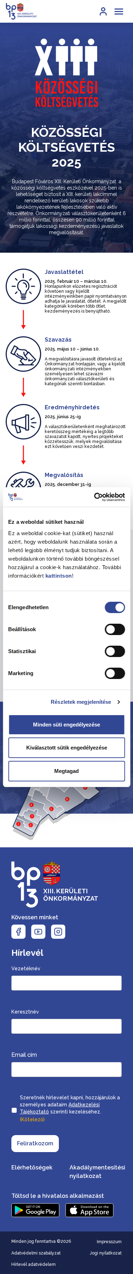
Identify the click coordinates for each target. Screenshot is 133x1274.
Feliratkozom (35, 1143)
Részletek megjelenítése (81, 702)
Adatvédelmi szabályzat (36, 1253)
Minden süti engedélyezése (66, 725)
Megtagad (66, 771)
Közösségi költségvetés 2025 (66, 147)
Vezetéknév (25, 968)
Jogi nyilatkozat (106, 1253)
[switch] (115, 629)
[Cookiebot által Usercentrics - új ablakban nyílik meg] (95, 497)
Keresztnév (25, 1012)
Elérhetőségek (31, 1167)
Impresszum (109, 1241)
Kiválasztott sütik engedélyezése (66, 748)
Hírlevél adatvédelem (33, 1264)
